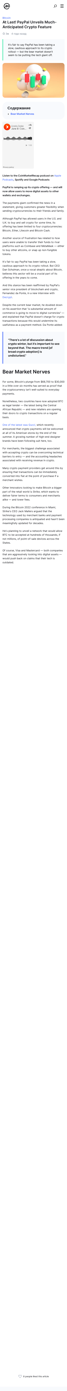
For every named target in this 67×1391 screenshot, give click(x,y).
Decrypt (7, 297)
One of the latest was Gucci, (19, 424)
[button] (62, 6)
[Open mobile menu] (62, 6)
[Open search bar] (55, 6)
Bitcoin (6, 17)
